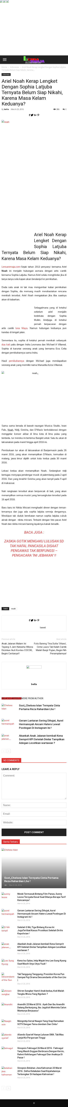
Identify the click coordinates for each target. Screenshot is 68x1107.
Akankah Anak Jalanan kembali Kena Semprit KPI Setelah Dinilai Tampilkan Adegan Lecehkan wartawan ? (41, 739)
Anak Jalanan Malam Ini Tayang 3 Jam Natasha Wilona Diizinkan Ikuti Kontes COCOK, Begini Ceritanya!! (17, 648)
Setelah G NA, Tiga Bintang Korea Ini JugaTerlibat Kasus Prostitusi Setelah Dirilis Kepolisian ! (40, 930)
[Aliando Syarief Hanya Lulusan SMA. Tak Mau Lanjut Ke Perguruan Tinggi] (8, 1037)
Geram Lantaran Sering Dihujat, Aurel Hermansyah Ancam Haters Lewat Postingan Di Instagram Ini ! (41, 724)
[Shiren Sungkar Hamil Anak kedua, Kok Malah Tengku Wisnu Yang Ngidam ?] (8, 994)
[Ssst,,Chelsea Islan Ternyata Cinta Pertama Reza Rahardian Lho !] (9, 709)
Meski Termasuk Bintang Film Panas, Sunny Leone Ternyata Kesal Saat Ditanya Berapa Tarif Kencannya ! (41, 897)
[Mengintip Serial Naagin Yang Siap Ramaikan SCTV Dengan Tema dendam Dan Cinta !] (8, 1024)
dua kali (6, 344)
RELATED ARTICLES (11, 698)
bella (6, 109)
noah (13, 608)
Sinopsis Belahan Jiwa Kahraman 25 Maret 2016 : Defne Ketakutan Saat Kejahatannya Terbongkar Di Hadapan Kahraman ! (39, 1071)
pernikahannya (16, 361)
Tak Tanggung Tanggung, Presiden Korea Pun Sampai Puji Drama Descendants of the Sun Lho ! (41, 977)
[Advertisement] (34, 34)
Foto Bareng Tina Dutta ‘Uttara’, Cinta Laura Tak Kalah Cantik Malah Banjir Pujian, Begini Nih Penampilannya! (50, 648)
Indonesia (6, 74)
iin (6, 885)
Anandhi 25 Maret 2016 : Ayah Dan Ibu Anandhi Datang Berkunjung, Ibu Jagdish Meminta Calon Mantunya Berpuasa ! (41, 1007)
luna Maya (21, 328)
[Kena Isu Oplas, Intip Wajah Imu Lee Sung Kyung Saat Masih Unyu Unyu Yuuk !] (8, 963)
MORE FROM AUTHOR (32, 698)
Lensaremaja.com (11, 266)
